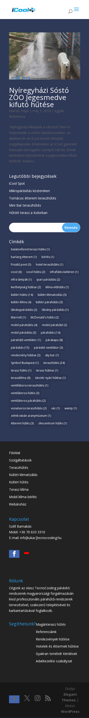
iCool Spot (17, 183)
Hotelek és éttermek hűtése (57, 646)
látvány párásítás (55, 310)
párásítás (20, 348)
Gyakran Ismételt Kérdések (56, 653)
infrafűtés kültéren (64, 272)
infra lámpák (21, 279)
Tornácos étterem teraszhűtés (32, 198)
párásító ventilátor (48, 348)
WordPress (70, 711)
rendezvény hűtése (25, 355)
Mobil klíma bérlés (23, 497)
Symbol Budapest (25, 363)
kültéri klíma (21, 302)
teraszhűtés (54, 363)
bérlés (48, 257)
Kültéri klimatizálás (23, 474)
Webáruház (17, 504)
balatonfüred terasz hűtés (30, 249)
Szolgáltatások (20, 460)
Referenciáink (46, 631)
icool (16, 272)
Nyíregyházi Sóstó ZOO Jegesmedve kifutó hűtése (39, 97)
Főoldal (14, 453)
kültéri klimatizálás (52, 295)
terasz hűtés (21, 370)
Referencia (17, 116)
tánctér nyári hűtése (50, 378)
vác (55, 408)
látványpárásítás (24, 310)
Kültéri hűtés (18, 482)
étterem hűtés (22, 423)
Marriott (18, 317)
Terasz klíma (18, 489)
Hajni (25, 111)
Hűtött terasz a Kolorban (28, 212)
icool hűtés (35, 272)
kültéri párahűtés (49, 302)
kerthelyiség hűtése (26, 287)
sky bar (52, 355)
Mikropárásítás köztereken (29, 190)
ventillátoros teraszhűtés (29, 385)
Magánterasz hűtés (51, 624)
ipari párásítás (48, 279)
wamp (71, 408)
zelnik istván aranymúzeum (31, 416)
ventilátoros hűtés (25, 393)
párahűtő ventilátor (26, 340)
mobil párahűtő (54, 325)
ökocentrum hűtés (52, 423)
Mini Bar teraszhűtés (25, 205)
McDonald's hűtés (45, 317)
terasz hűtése (47, 370)
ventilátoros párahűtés (28, 401)
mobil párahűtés (24, 325)
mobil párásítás (23, 333)
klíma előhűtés (57, 287)
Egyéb (59, 111)
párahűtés (50, 333)
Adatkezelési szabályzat (54, 661)
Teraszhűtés (18, 467)
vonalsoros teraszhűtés (29, 408)
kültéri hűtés (22, 295)
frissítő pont (21, 264)
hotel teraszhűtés (49, 264)
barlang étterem (24, 257)
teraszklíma (20, 378)
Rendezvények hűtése (53, 639)
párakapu (54, 340)
